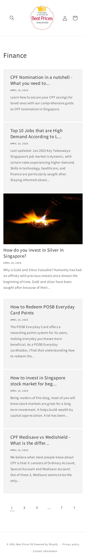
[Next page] (74, 507)
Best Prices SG (24, 544)
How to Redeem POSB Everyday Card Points (42, 310)
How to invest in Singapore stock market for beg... (37, 381)
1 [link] (12, 507)
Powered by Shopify (46, 544)
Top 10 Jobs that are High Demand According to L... (36, 134)
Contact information (45, 551)
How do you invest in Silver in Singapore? (33, 253)
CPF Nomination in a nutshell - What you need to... (41, 80)
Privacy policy (70, 544)
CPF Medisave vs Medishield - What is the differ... (40, 440)
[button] (12, 18)
